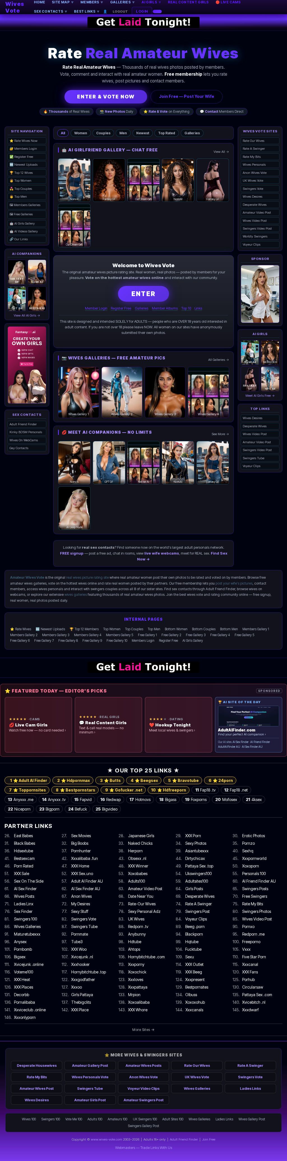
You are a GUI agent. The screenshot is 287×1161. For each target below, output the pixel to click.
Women (80, 133)
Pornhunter (81, 850)
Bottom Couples (204, 629)
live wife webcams (161, 553)
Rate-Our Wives (142, 903)
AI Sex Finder (241, 742)
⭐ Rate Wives (20, 629)
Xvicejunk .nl (82, 956)
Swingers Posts (255, 888)
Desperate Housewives (37, 1065)
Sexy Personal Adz (144, 911)
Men (123, 133)
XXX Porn (193, 835)
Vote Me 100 (73, 1119)
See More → (220, 434)
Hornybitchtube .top (88, 972)
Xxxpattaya (137, 987)
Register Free (121, 308)
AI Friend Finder (260, 742)
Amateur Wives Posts (143, 1065)
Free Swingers (254, 896)
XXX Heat (22, 979)
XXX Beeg (193, 972)
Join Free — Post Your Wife (186, 96)
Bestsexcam (24, 858)
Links (198, 308)
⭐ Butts (110, 780)
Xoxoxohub (195, 1002)
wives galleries (75, 594)
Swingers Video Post (257, 228)
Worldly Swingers (255, 236)
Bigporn (49, 809)
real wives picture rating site (87, 577)
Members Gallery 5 (119, 635)
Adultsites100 (196, 881)
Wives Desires (252, 196)
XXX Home (80, 866)
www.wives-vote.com (106, 1139)
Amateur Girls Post (90, 1100)
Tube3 (77, 941)
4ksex (254, 799)
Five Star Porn (254, 956)
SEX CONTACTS (50, 11)
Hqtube (191, 941)
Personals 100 (254, 873)
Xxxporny (136, 964)
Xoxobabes (137, 873)
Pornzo (248, 843)
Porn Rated (23, 866)
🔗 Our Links (19, 239)
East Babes (23, 835)
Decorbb (21, 994)
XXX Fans (250, 972)
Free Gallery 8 (68, 641)
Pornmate (79, 934)
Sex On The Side (28, 881)
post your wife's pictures (234, 583)
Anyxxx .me (20, 799)
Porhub (248, 979)
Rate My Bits (252, 157)
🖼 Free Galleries (21, 214)
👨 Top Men (18, 196)
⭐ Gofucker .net (123, 790)
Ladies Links (250, 1088)
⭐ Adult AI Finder (28, 780)
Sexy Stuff (79, 911)
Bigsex (20, 956)
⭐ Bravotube (183, 780)
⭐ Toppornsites (27, 790)
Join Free (208, 1139)
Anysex (20, 941)
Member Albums (165, 308)
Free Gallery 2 (171, 635)
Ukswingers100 (198, 873)
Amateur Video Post (257, 212)
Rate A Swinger (254, 149)
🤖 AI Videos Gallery (24, 231)
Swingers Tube (253, 458)
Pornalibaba (24, 1002)
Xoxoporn (250, 866)
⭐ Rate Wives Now (24, 141)
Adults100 (136, 881)
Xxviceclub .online (30, 1009)
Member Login (96, 308)
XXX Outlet (194, 964)
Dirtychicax (195, 858)
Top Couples (134, 629)
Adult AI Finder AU (87, 881)
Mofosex (226, 799)
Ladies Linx (23, 903)
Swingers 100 (25, 919)
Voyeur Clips (251, 244)
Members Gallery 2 (24, 635)
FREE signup (72, 553)
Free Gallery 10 (117, 641)
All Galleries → (218, 360)
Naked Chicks (140, 843)
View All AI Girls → (27, 315)
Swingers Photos (256, 911)
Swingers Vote (253, 189)
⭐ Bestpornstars (75, 790)
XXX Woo (79, 949)
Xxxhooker (80, 964)
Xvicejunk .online (28, 964)
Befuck (77, 809)
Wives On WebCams (24, 440)
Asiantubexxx (197, 850)
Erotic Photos (253, 835)
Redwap (110, 799)
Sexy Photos (195, 843)
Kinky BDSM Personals (26, 432)
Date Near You (140, 896)
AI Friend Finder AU (259, 881)
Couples (103, 133)
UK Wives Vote (253, 181)
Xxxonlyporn (25, 1017)
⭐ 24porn (221, 780)
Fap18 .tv (205, 790)
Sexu (189, 956)
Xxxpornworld (254, 858)
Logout (120, 11)
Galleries (192, 133)
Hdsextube (23, 850)
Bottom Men (229, 629)
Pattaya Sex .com (257, 994)
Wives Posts (24, 896)
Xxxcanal (250, 964)
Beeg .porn (195, 926)
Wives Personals (254, 165)
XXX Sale (21, 873)
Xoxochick (137, 972)
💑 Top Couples (21, 189)
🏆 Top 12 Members (84, 629)
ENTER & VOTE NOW (106, 97)
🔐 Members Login (23, 149)
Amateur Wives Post (37, 1088)
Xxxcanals (194, 1009)
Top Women (112, 629)
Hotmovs (140, 799)
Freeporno (251, 941)
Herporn (135, 850)
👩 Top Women (20, 181)
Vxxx (246, 949)
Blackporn (194, 934)
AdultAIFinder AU (229, 747)
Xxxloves (135, 979)
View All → (221, 152)
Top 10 (186, 308)
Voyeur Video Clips (143, 1088)
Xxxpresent (195, 979)
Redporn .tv (138, 926)
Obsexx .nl (137, 858)
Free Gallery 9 (92, 641)
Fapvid (83, 799)
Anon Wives (81, 896)
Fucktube (193, 949)
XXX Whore (137, 1009)
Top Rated (166, 133)
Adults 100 (94, 1119)
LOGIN (142, 11)
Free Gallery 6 (20, 641)
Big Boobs (79, 843)
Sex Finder (23, 911)
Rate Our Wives (253, 141)
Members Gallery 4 (87, 635)
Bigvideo (106, 809)
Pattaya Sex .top (199, 866)
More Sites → (143, 1029)
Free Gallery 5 (244, 635)
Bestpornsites (196, 987)
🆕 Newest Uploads (24, 165)
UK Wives (136, 919)
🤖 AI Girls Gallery (22, 223)
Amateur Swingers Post (143, 1100)
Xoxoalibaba (139, 1002)
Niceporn (19, 809)
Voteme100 (23, 972)
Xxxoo (76, 987)
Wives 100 (29, 1119)
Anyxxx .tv (54, 799)
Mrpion (134, 994)
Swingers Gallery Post (143, 1126)
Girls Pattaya (82, 994)
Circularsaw (252, 987)
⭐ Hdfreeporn (168, 790)
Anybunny (137, 934)
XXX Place (80, 1009)
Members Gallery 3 (56, 635)
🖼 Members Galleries (25, 205)
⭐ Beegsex (144, 780)
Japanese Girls (141, 835)
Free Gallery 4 (220, 635)
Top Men (154, 629)
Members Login (143, 641)
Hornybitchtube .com (146, 956)
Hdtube (134, 941)
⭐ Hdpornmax (73, 780)
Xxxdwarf (250, 1009)
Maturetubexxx (27, 934)
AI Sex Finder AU (252, 747)
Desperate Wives (255, 205)
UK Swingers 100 (145, 1119)
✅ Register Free (21, 157)
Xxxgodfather (83, 979)
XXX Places (23, 987)
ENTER (143, 293)
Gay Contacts (19, 448)
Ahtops (134, 949)
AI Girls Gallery (192, 641)
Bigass (167, 799)
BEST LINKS (86, 11)
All (63, 133)
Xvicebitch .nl (253, 1002)
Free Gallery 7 (44, 641)
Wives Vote (14, 7)
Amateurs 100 (117, 1119)
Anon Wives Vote (255, 173)
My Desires (80, 903)
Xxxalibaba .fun (84, 858)
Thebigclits (81, 1002)
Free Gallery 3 (196, 635)
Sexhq (247, 850)
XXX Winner (138, 866)
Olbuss (191, 994)
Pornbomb (23, 949)
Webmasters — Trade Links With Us (143, 1147)
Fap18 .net (236, 790)
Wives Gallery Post (252, 1119)
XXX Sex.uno (82, 873)
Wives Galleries (27, 926)
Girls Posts (194, 888)
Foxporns (196, 799)
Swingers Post (197, 911)
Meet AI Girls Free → (260, 396)
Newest (142, 133)
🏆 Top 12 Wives (21, 173)
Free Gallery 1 (147, 635)
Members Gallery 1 (255, 629)
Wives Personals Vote (90, 1077)
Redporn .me (253, 934)
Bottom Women (176, 629)
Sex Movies (81, 835)
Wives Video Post (255, 221)
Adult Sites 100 (172, 1119)
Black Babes (24, 843)
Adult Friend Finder (23, 424)
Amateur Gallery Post (90, 1065)
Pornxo (248, 926)
